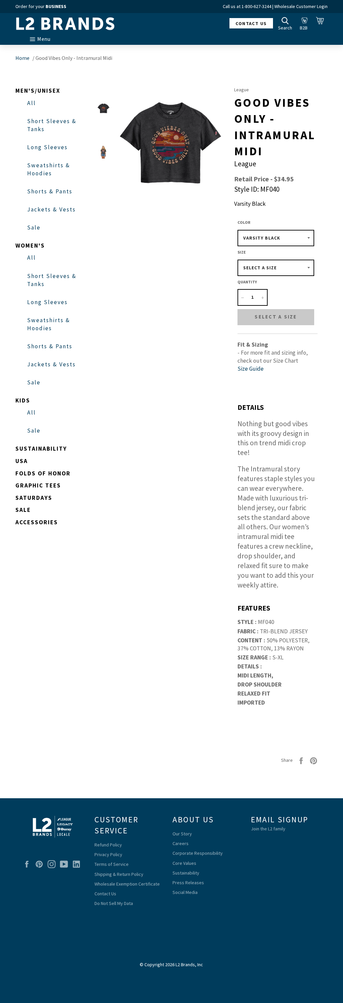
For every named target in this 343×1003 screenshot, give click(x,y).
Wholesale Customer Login (301, 6)
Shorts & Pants (49, 191)
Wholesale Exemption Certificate (127, 884)
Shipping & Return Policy (118, 874)
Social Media (185, 892)
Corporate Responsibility (198, 853)
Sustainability (41, 448)
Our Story (182, 834)
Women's (30, 245)
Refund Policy (108, 845)
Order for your (40, 6)
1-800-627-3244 (256, 6)
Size (241, 252)
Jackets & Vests (51, 209)
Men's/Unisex (37, 90)
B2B (305, 23)
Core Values (184, 863)
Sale (34, 227)
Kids (22, 400)
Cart (322, 23)
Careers (181, 843)
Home (22, 58)
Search (286, 23)
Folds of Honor (43, 473)
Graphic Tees (38, 485)
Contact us (251, 23)
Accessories (36, 522)
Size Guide (250, 368)
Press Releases (188, 883)
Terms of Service (111, 864)
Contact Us (105, 894)
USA (21, 461)
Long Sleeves (47, 147)
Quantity (247, 281)
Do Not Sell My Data (113, 903)
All (31, 103)
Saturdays (33, 498)
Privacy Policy (108, 854)
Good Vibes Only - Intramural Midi (74, 58)
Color (243, 222)
